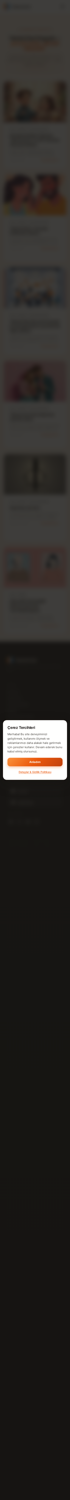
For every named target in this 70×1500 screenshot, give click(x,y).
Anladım (35, 762)
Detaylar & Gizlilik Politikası (35, 772)
